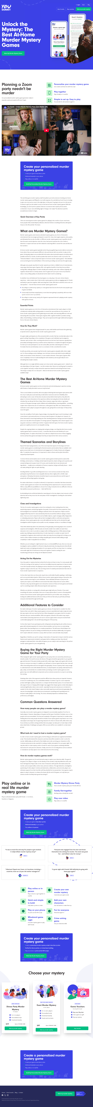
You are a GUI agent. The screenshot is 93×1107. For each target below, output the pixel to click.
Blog (16, 1092)
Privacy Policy (13, 1100)
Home (3, 1092)
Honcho (8, 1100)
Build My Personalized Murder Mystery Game (38, 184)
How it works (61, 9)
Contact (21, 1092)
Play (89, 5)
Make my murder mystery (83, 9)
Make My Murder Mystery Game (13, 53)
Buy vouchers (70, 9)
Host (83, 5)
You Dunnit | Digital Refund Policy (32, 1100)
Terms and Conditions (20, 1100)
